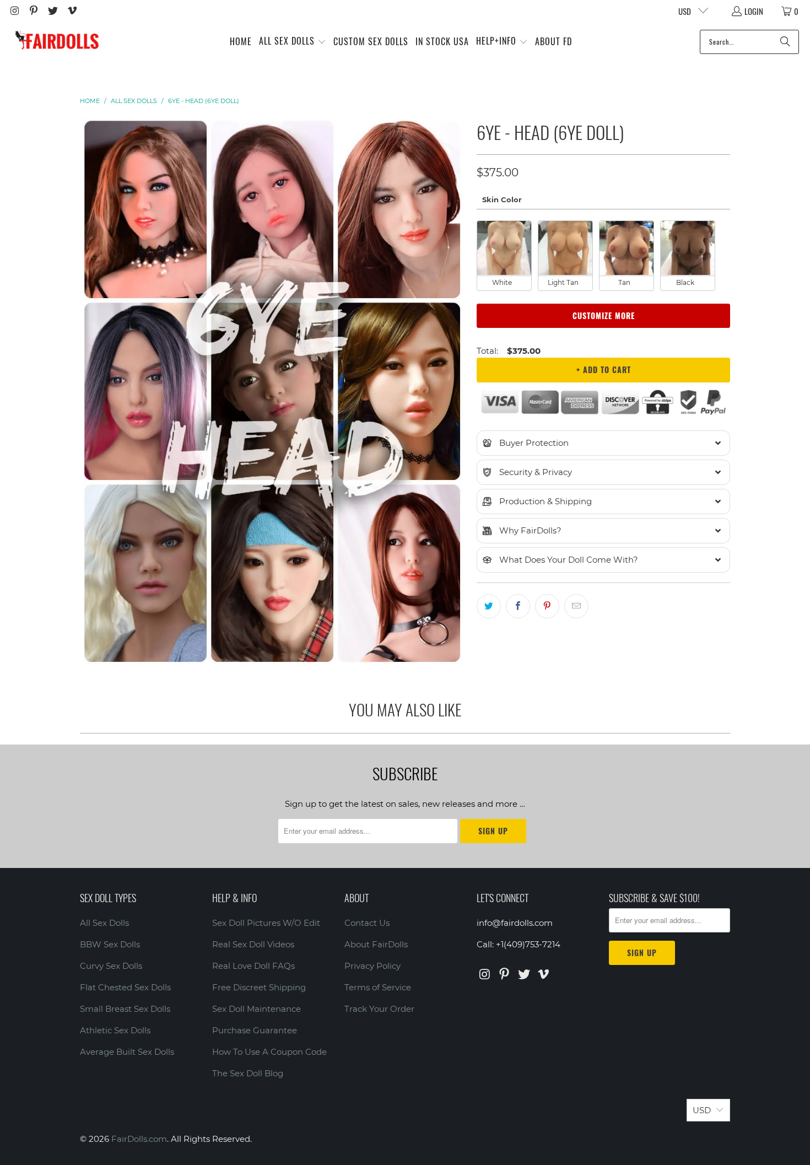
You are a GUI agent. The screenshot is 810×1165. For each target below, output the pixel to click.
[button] (292, 42)
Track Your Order (379, 1009)
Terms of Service (377, 987)
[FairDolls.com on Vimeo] (71, 11)
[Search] (785, 42)
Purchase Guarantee (254, 1030)
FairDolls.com (139, 1139)
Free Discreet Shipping (259, 987)
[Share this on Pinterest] (547, 606)
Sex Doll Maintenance (256, 1009)
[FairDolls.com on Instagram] (14, 11)
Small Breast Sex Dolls (125, 1009)
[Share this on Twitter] (489, 606)
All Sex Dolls (104, 923)
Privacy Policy (372, 966)
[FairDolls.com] (56, 41)
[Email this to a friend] (576, 606)
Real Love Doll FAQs (253, 966)
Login (753, 11)
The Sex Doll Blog (247, 1073)
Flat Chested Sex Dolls (125, 987)
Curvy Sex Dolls (111, 966)
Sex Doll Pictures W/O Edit (266, 923)
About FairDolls (376, 944)
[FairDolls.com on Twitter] (52, 11)
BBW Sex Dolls (110, 944)
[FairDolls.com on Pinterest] (33, 11)
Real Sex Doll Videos (253, 944)
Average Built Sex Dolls (127, 1052)
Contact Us (367, 923)
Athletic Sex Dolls (115, 1030)
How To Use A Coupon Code (269, 1052)
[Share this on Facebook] (518, 606)
